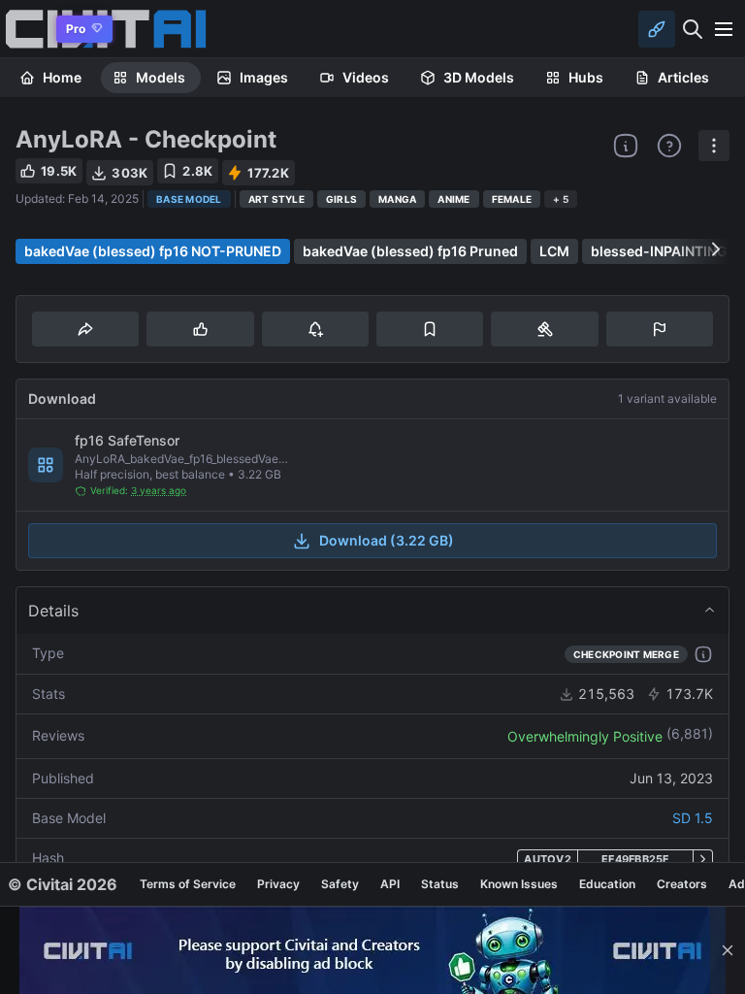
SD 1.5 (692, 818)
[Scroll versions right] (715, 249)
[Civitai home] (25, 28)
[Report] (659, 329)
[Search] (692, 29)
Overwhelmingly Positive (585, 736)
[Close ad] (727, 950)
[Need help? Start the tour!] (669, 145)
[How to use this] (703, 654)
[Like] (199, 329)
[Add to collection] (429, 329)
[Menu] (723, 29)
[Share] (85, 329)
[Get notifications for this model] (315, 329)
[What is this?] (625, 145)
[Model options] (713, 145)
